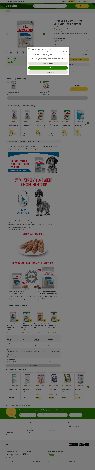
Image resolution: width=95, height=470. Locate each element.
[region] (48, 61)
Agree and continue (48, 67)
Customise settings (48, 63)
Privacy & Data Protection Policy (45, 59)
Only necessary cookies (48, 72)
